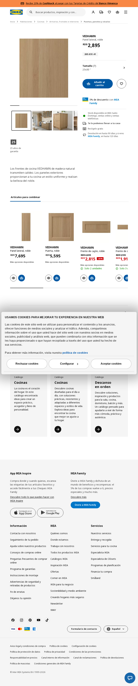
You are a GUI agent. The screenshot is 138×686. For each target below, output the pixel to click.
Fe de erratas (17, 591)
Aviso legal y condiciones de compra (28, 646)
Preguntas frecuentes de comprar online (28, 560)
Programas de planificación (105, 565)
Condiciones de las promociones (85, 651)
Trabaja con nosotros (62, 546)
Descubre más (79, 497)
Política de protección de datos (25, 651)
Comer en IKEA (58, 578)
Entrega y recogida (101, 539)
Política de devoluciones (112, 657)
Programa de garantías (22, 569)
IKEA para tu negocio (62, 584)
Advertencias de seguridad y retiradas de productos (25, 583)
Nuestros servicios (101, 533)
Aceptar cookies (111, 363)
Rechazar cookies (26, 363)
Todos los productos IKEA (64, 552)
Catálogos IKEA (58, 558)
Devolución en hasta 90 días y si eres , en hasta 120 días (106, 135)
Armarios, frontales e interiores (64, 21)
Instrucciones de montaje (24, 575)
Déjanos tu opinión (20, 598)
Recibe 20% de (34, 3)
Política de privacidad (54, 651)
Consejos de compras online (25, 552)
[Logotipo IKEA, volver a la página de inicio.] (16, 12)
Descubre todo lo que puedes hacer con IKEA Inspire (32, 498)
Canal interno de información (55, 657)
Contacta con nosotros (23, 533)
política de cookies (75, 352)
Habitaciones (26, 21)
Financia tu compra (101, 571)
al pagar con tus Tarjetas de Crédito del (80, 3)
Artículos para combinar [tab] (25, 197)
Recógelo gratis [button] (95, 128)
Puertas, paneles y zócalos (97, 21)
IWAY (53, 610)
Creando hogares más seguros (67, 597)
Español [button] (116, 629)
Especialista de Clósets (103, 558)
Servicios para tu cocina (104, 546)
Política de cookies (59, 646)
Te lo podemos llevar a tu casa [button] (104, 123)
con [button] (104, 101)
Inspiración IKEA (59, 565)
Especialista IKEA (100, 552)
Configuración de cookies (84, 646)
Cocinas (40, 21)
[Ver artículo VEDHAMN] (26, 227)
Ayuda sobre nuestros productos (28, 546)
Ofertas (54, 571)
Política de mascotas (20, 663)
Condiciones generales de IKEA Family (52, 663)
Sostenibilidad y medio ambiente (68, 590)
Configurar (67, 363)
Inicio (12, 21)
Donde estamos (59, 539)
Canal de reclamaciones (84, 657)
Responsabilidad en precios (23, 657)
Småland (95, 578)
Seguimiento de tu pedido (24, 539)
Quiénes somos (59, 533)
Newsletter (56, 603)
